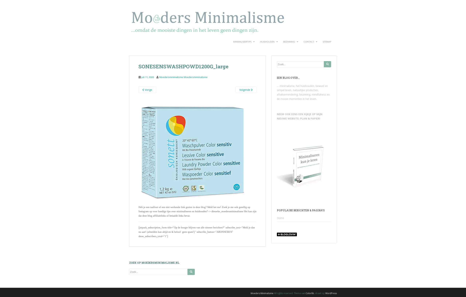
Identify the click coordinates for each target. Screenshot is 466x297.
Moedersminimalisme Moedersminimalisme (183, 77)
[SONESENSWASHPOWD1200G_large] (193, 150)
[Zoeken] (327, 64)
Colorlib (310, 293)
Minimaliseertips (242, 41)
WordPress (331, 293)
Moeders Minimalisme (262, 293)
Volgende (245, 89)
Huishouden (267, 41)
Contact (309, 41)
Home (280, 218)
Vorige (148, 89)
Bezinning (289, 41)
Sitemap (327, 41)
